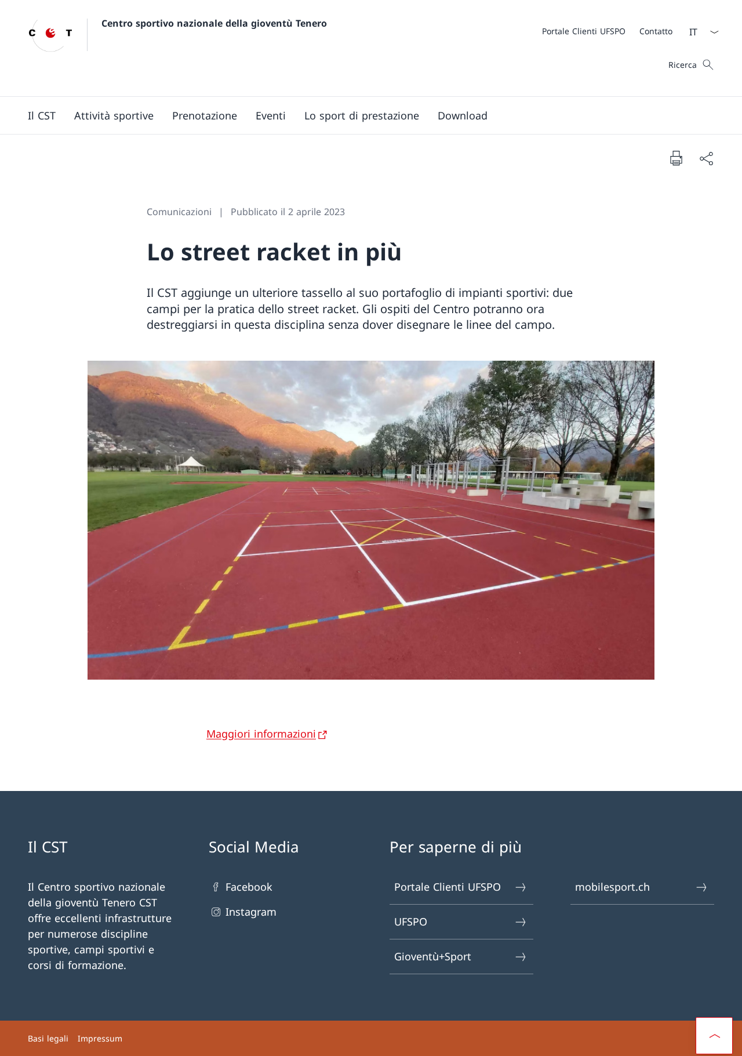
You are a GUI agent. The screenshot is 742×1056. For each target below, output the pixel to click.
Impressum (100, 1038)
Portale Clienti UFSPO (447, 887)
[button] (42, 115)
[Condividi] (706, 158)
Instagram (251, 912)
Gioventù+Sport (432, 956)
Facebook (248, 887)
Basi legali (48, 1038)
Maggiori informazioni (261, 734)
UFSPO (410, 921)
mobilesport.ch (612, 887)
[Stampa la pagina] (676, 158)
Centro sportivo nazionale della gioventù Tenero (214, 23)
